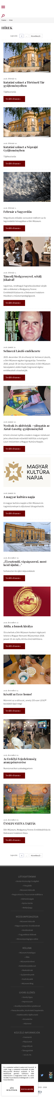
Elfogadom (27, 1089)
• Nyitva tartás (27, 903)
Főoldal (3, 20)
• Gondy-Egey (27, 997)
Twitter (43, 1075)
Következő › (36, 36)
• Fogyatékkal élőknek (27, 934)
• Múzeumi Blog (27, 983)
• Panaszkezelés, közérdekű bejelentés (27, 1010)
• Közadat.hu (27, 1019)
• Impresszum (27, 1001)
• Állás (27, 957)
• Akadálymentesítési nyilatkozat (27, 1006)
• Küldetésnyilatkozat (27, 966)
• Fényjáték (27, 886)
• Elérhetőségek (27, 899)
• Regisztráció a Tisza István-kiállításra (27, 894)
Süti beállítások (12, 1089)
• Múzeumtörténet (27, 961)
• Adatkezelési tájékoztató (27, 1015)
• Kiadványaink (27, 979)
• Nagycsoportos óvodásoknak (27, 926)
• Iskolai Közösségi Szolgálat (27, 881)
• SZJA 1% (27, 1055)
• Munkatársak (27, 970)
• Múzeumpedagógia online (27, 939)
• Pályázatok (27, 1042)
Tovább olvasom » (13, 99)
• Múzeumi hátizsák (27, 890)
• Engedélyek (27, 1046)
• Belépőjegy (27, 907)
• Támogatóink (27, 1050)
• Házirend (27, 1023)
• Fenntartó (27, 1037)
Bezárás (34, 1068)
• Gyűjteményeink (27, 974)
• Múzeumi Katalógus (27, 953)
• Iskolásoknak (27, 930)
